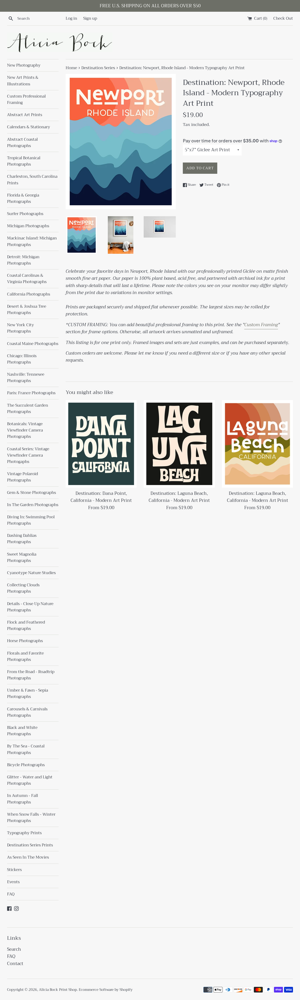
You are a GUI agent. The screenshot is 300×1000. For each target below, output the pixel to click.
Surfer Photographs (25, 213)
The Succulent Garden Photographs (27, 408)
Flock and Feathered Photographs (26, 625)
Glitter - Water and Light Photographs (29, 780)
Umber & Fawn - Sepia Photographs (27, 693)
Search (14, 949)
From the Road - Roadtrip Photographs (30, 675)
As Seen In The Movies (28, 857)
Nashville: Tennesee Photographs (25, 377)
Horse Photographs (25, 640)
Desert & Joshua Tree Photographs (26, 309)
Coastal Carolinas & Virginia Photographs (27, 278)
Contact (15, 963)
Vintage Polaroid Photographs (22, 477)
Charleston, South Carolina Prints (32, 179)
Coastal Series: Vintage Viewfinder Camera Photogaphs (28, 455)
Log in (71, 18)
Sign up (90, 18)
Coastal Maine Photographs (32, 343)
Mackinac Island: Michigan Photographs (32, 241)
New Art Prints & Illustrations (22, 80)
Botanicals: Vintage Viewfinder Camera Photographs (25, 430)
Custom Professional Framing (26, 99)
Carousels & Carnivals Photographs (27, 712)
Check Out (283, 18)
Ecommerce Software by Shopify (106, 990)
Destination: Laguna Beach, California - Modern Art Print (179, 496)
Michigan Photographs (28, 226)
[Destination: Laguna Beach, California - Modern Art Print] (179, 444)
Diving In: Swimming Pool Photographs (31, 520)
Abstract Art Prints (24, 114)
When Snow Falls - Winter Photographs (31, 817)
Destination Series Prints (30, 845)
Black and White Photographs (22, 730)
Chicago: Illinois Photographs (22, 359)
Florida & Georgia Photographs (23, 198)
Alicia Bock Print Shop (58, 990)
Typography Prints (24, 833)
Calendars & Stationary (28, 127)
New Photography (24, 65)
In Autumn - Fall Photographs (22, 798)
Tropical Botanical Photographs (23, 161)
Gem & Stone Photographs (31, 492)
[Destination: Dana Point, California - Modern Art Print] (101, 444)
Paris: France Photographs (31, 393)
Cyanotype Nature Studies (31, 572)
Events (13, 882)
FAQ (11, 894)
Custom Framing (261, 325)
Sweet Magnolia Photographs (21, 557)
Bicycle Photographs (26, 764)
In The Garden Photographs (32, 504)
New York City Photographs (20, 328)
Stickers (14, 869)
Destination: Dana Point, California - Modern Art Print (101, 496)
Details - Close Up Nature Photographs (30, 607)
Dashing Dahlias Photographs (22, 538)
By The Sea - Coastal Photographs (26, 749)
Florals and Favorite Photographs (25, 656)
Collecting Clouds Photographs (23, 588)
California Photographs (28, 294)
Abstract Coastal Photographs (22, 142)
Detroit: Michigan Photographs (23, 260)
